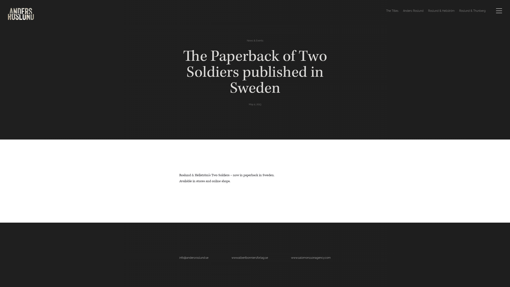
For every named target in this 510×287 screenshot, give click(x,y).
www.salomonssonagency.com (311, 257)
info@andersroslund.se (193, 257)
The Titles (392, 10)
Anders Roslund (413, 10)
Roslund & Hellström (441, 10)
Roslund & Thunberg (472, 10)
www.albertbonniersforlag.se (249, 257)
